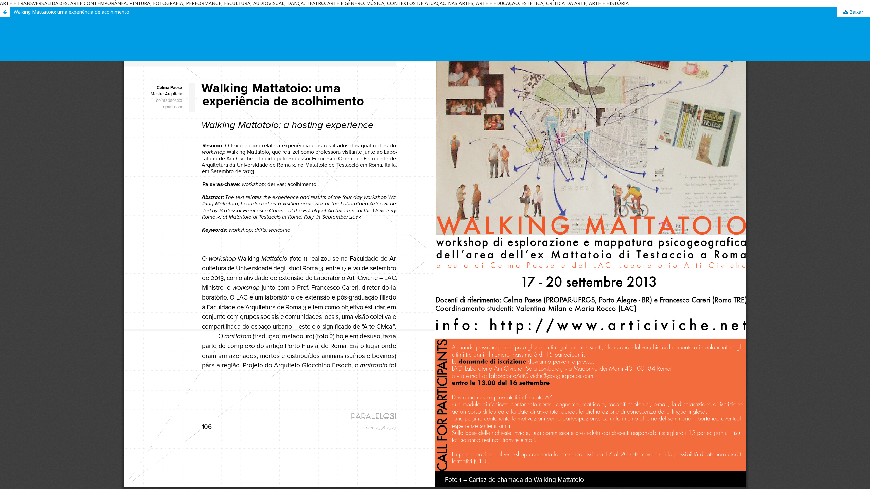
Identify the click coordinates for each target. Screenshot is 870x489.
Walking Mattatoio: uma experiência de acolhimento (71, 11)
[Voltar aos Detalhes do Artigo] (5, 12)
